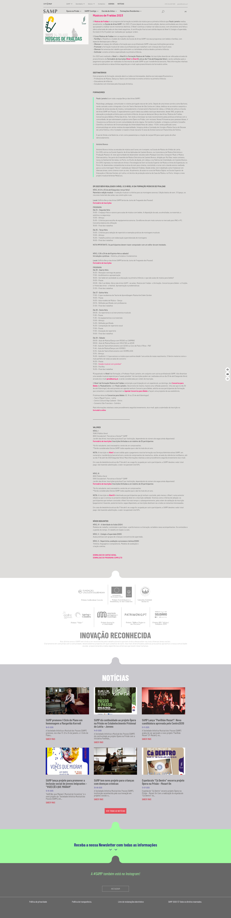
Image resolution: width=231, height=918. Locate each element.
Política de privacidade (38, 901)
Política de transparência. (82, 901)
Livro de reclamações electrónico (131, 901)
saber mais (50, 738)
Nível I (129, 59)
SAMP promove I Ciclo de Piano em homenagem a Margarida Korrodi (64, 721)
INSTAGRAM (115, 888)
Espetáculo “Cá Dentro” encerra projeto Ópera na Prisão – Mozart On (163, 782)
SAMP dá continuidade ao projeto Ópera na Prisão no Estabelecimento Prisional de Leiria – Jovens (115, 723)
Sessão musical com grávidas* (109, 364)
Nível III (135, 59)
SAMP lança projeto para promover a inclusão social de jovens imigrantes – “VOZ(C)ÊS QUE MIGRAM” (66, 783)
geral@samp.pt (182, 4)
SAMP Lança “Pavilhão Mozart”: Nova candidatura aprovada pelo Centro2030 (163, 721)
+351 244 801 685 (169, 4)
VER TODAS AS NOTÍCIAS (115, 810)
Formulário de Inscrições (102, 441)
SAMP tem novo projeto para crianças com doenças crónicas (114, 782)
